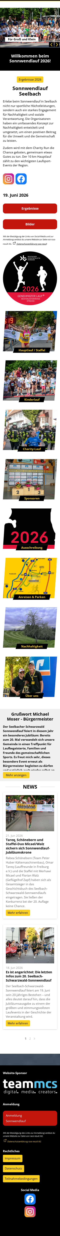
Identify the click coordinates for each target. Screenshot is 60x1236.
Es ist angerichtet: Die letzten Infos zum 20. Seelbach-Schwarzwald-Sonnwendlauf (29, 976)
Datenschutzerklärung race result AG (24, 1141)
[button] (51, 44)
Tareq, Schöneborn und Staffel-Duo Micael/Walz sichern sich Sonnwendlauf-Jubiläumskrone (28, 846)
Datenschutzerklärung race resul (31, 244)
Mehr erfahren (18, 913)
